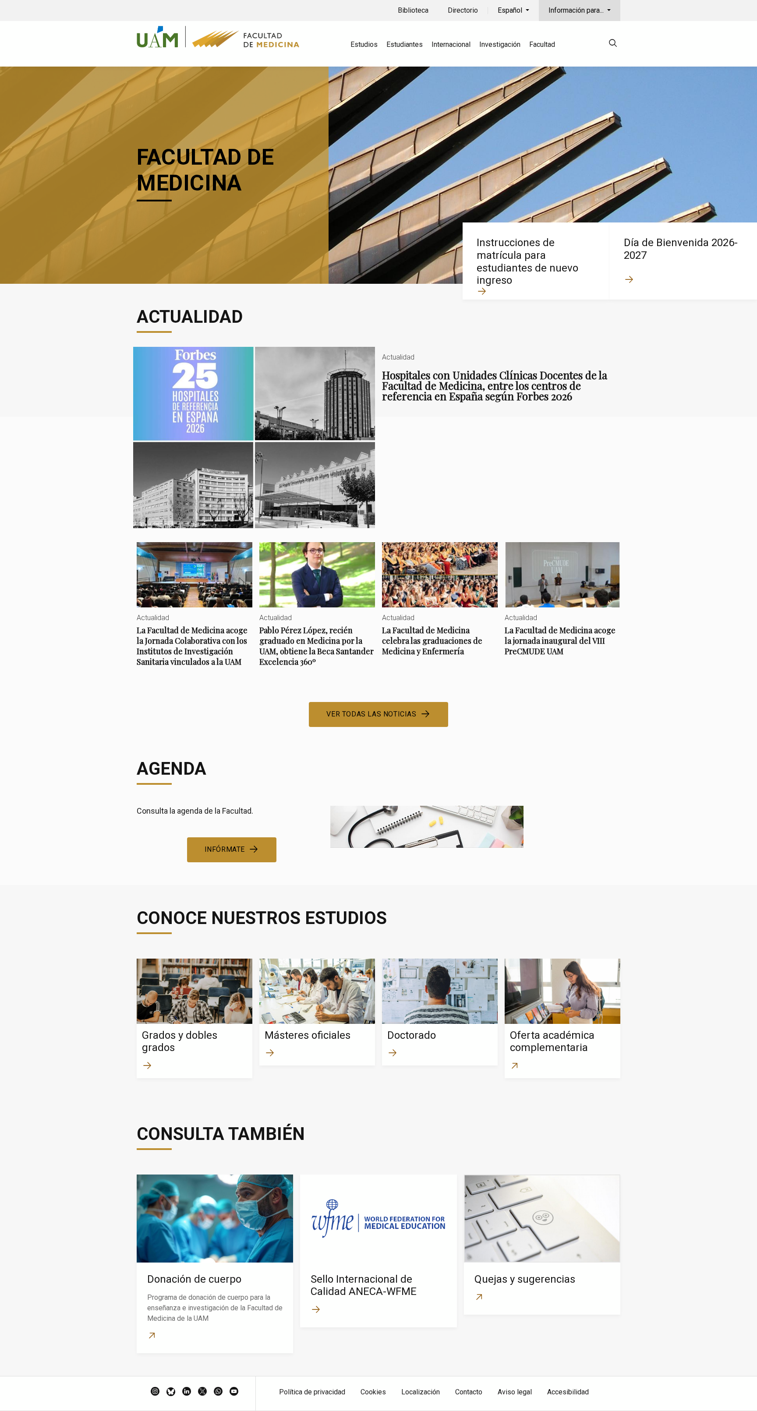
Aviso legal (515, 1392)
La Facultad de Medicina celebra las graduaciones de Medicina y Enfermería (440, 606)
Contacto (468, 1392)
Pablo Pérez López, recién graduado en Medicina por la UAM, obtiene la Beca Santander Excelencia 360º (317, 611)
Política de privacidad (312, 1392)
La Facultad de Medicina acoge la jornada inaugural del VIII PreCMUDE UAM (562, 606)
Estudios (364, 44)
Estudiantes (404, 44)
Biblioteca (413, 10)
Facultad (542, 44)
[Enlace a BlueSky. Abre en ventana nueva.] (171, 1392)
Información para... (576, 10)
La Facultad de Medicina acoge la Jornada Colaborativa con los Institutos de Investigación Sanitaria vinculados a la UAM (194, 611)
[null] (612, 44)
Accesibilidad (568, 1392)
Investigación (499, 44)
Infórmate (225, 849)
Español (511, 10)
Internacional (451, 44)
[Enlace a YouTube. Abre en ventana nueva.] (234, 1392)
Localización (420, 1392)
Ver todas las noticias (371, 714)
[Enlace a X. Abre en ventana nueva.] (202, 1392)
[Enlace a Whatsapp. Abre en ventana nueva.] (218, 1392)
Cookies (373, 1392)
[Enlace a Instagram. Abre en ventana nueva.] (155, 1392)
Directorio (463, 10)
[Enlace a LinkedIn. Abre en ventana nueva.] (186, 1392)
